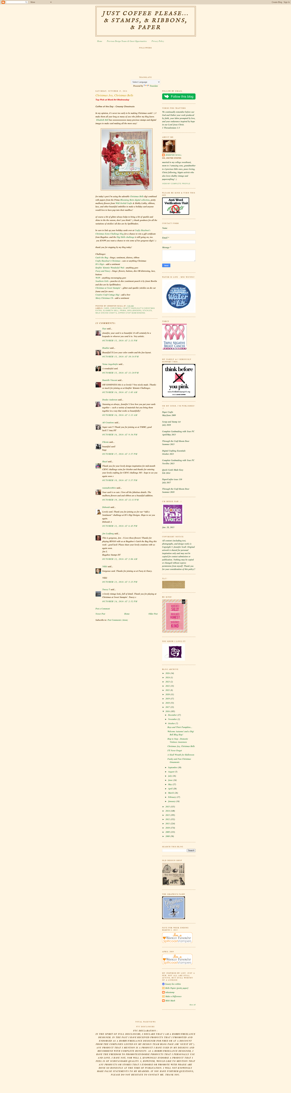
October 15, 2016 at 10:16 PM (120, 356)
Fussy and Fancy (102, 270)
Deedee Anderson (109, 399)
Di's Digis (99, 264)
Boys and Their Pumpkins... (179, 727)
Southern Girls (102, 281)
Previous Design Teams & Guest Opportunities (127, 41)
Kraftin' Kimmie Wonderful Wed (109, 267)
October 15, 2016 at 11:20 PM (120, 372)
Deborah (106, 507)
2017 (168, 707)
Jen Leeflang (108, 533)
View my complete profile (176, 183)
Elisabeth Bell (102, 119)
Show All (192, 1005)
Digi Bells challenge (125, 237)
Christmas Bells (137, 196)
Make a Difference (173, 996)
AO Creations (108, 422)
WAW (97, 277)
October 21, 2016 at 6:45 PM (119, 525)
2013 (168, 815)
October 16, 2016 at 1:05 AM (119, 392)
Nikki (104, 566)
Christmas (116, 308)
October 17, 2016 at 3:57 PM (119, 453)
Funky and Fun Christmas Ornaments (179, 760)
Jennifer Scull (173, 155)
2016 (168, 711)
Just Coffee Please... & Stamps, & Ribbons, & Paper (145, 20)
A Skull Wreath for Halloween (180, 754)
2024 (168, 677)
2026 (168, 673)
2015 (168, 806)
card (106, 308)
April (170, 788)
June (170, 780)
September (173, 767)
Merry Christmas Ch (104, 298)
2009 (168, 832)
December (172, 714)
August (171, 771)
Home (99, 41)
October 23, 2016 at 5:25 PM (119, 581)
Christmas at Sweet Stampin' (108, 287)
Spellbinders (134, 310)
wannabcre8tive (109, 487)
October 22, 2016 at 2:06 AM (119, 559)
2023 (168, 681)
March (171, 792)
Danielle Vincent (109, 380)
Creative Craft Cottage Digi (107, 294)
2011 (168, 823)
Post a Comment (102, 608)
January (172, 801)
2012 (168, 819)
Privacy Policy (158, 41)
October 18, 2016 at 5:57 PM (119, 480)
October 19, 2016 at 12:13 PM (120, 499)
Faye (104, 328)
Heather (105, 347)
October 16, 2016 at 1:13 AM (119, 415)
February (172, 797)
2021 (168, 690)
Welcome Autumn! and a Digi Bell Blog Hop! (180, 733)
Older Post (153, 613)
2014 (168, 810)
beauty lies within (173, 983)
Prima (123, 310)
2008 (168, 836)
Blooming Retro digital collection (135, 199)
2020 (168, 694)
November (172, 719)
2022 (168, 685)
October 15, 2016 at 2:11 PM (119, 340)
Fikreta (105, 442)
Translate (154, 85)
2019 (168, 698)
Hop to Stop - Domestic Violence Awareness (177, 740)
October (172, 723)
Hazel (104, 461)
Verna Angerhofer (110, 364)
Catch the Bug (101, 257)
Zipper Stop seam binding (131, 313)
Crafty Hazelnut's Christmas (107, 260)
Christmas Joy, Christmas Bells (114, 95)
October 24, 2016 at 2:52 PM (119, 601)
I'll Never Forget (174, 750)
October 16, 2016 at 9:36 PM (119, 434)
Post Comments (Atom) (118, 620)
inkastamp (169, 992)
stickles (147, 310)
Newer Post (100, 613)
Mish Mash (170, 1000)
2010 (168, 827)
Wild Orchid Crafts (123, 203)
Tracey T (106, 589)
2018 (168, 702)
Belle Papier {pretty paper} (176, 988)
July (170, 775)
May (170, 784)
